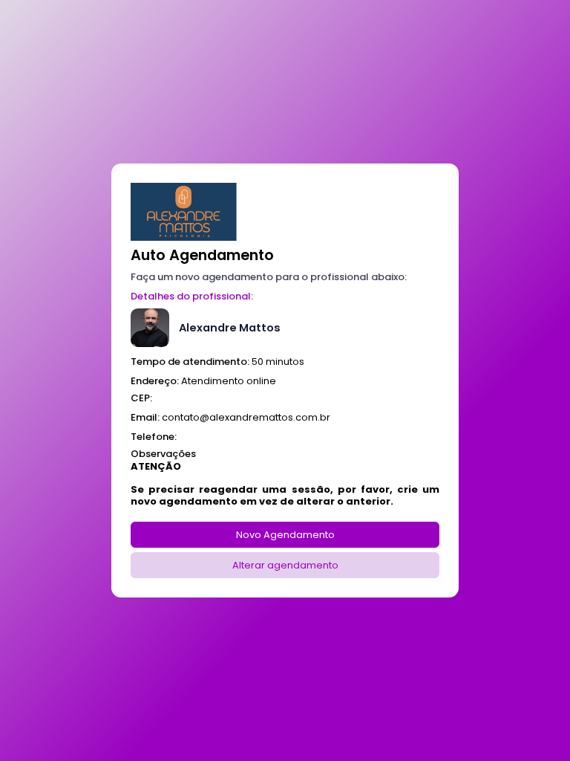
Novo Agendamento (285, 535)
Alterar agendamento (285, 565)
